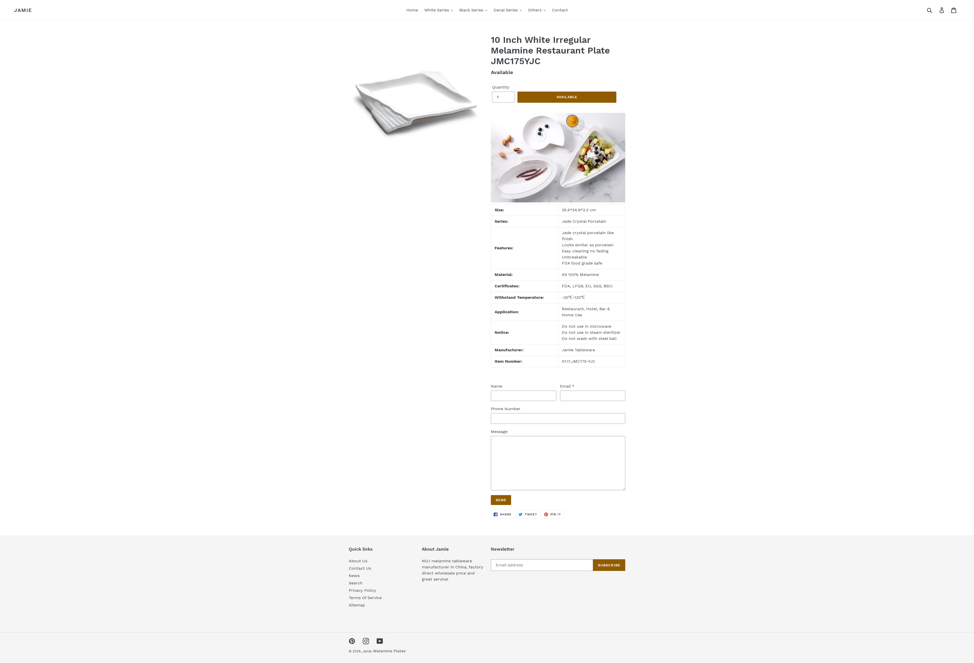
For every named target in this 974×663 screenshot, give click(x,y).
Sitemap (357, 605)
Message (499, 431)
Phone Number (505, 408)
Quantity (500, 87)
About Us (358, 561)
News (354, 575)
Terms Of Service (365, 597)
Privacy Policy (362, 590)
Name (496, 386)
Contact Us (360, 568)
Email (567, 386)
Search (355, 583)
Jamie (23, 10)
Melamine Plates (389, 651)
